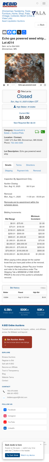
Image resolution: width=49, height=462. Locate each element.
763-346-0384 (17, 142)
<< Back (40, 24)
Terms (19, 165)
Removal (37, 170)
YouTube (9, 422)
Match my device (28, 455)
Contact (5, 380)
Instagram (10, 415)
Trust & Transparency (10, 370)
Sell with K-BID (8, 363)
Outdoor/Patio (18, 132)
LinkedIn (9, 428)
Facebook (10, 409)
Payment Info (23, 170)
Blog (4, 373)
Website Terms (8, 377)
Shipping (9, 170)
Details (8, 165)
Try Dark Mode (12, 455)
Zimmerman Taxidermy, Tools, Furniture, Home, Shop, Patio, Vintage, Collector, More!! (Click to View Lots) (18, 14)
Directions (30, 165)
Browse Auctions (8, 357)
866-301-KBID (12, 393)
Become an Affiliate (9, 367)
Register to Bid (8, 360)
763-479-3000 (12, 390)
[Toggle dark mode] (37, 3)
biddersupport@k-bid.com (17, 397)
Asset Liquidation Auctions (13, 21)
